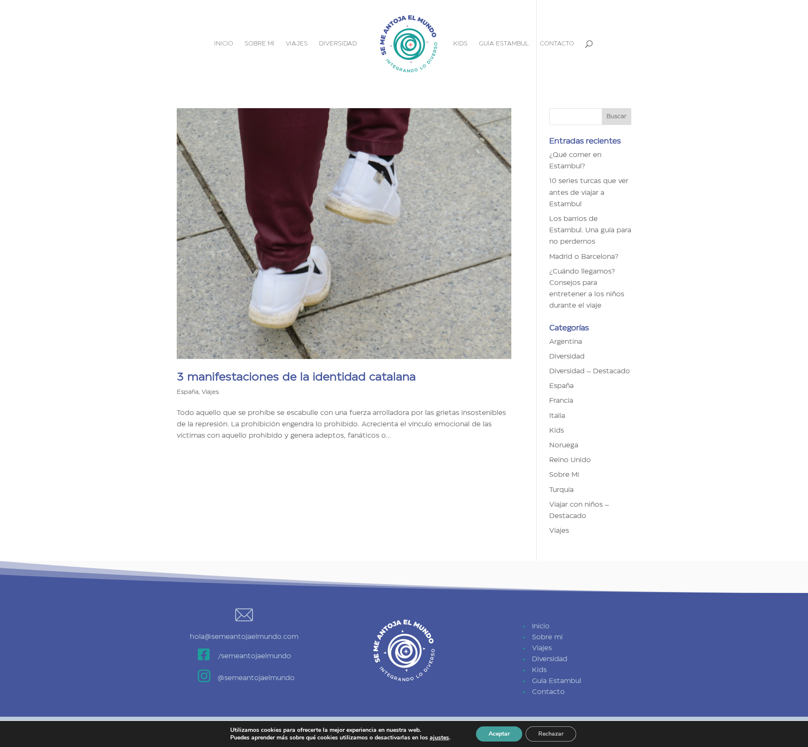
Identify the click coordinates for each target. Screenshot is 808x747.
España (188, 392)
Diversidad (338, 44)
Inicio (223, 44)
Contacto (557, 44)
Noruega (563, 445)
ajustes (439, 738)
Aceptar (499, 734)
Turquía (561, 489)
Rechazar (550, 734)
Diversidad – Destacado (589, 371)
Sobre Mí (564, 474)
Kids (460, 44)
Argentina (565, 341)
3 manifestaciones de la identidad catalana (296, 377)
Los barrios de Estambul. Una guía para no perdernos (590, 230)
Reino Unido (570, 460)
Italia (557, 415)
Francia (561, 400)
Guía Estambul (504, 44)
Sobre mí (259, 44)
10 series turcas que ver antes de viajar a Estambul (588, 192)
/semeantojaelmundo (254, 656)
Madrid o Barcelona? (583, 256)
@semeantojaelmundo (256, 678)
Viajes (297, 44)
